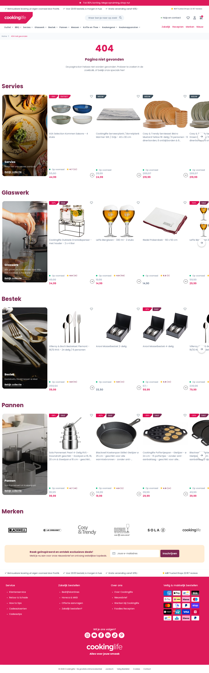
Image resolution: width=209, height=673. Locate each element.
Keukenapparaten (128, 27)
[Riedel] (122, 530)
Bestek (51, 27)
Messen (75, 27)
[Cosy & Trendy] (87, 530)
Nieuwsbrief (120, 597)
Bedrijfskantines (70, 592)
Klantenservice (17, 592)
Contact (147, 669)
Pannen (63, 27)
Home (4, 36)
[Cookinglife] (15, 18)
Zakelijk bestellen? (72, 608)
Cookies (136, 669)
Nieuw (199, 26)
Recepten (178, 26)
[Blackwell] (17, 530)
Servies (27, 27)
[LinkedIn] (108, 635)
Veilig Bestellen (123, 669)
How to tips (15, 603)
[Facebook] (101, 635)
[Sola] (156, 530)
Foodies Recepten (124, 608)
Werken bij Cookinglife (126, 603)
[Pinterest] (121, 635)
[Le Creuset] (52, 530)
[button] (202, 137)
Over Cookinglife (123, 592)
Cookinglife (70, 669)
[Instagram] (87, 635)
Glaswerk (39, 27)
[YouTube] (94, 635)
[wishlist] (188, 18)
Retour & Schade (18, 597)
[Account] (194, 18)
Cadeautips (15, 614)
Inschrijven (170, 553)
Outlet (7, 27)
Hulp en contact (172, 17)
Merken (190, 26)
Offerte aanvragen (72, 603)
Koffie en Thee (90, 27)
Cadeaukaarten (18, 608)
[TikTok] (115, 635)
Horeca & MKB (70, 597)
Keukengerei (108, 27)
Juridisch (109, 669)
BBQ (17, 27)
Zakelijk (166, 26)
